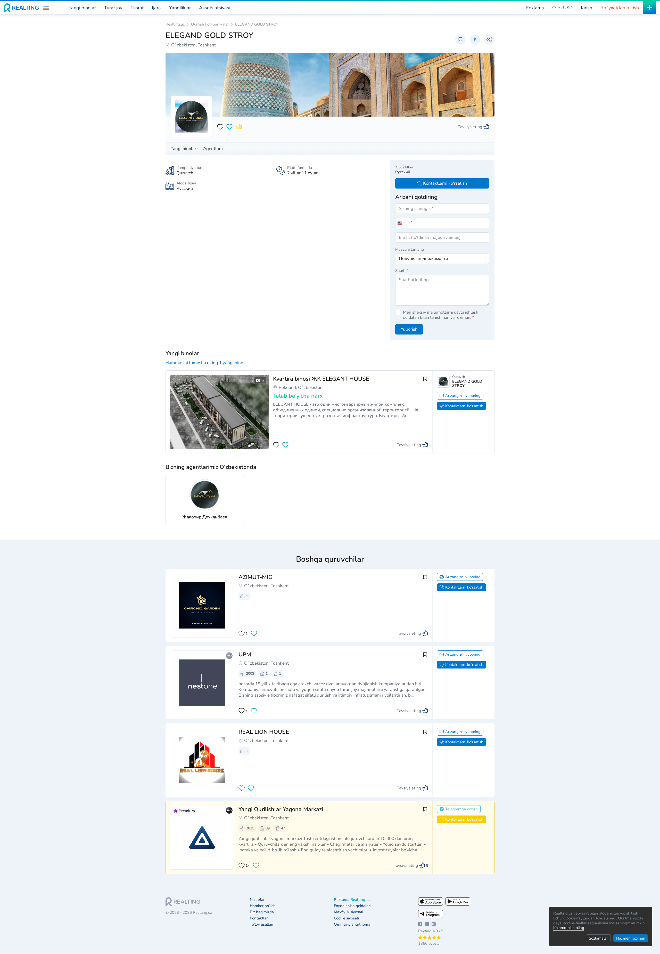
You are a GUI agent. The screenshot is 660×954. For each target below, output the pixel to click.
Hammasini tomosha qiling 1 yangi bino (204, 363)
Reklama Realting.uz (352, 899)
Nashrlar (257, 899)
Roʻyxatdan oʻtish (619, 8)
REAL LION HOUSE (263, 732)
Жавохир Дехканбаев (204, 517)
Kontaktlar (259, 918)
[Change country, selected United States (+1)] (400, 223)
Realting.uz (175, 24)
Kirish (586, 8)
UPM (244, 654)
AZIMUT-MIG (255, 577)
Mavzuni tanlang (409, 249)
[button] (46, 7)
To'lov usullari (261, 924)
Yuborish (409, 329)
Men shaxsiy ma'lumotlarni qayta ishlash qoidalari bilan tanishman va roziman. (440, 315)
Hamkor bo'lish (263, 905)
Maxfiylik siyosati (348, 912)
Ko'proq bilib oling (568, 927)
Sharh (401, 270)
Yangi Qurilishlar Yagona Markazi (280, 809)
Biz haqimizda (262, 912)
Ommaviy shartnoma (352, 924)
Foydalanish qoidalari (352, 905)
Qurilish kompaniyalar (210, 24)
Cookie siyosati (346, 918)
